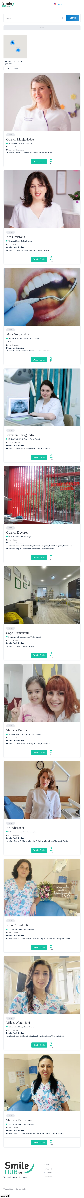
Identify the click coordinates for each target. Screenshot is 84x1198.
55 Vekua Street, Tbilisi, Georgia (19, 537)
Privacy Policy (21, 1189)
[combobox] (17, 68)
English (59, 4)
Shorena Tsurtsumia (19, 1120)
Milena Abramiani (18, 1022)
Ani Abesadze (15, 827)
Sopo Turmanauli (17, 633)
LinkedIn (49, 1176)
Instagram (49, 1172)
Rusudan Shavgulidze (20, 435)
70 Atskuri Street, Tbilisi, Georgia (20, 143)
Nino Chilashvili (17, 925)
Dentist (10, 134)
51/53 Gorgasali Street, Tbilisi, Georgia (22, 832)
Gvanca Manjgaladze (20, 139)
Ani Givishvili (15, 237)
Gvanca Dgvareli (17, 532)
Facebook (49, 1169)
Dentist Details (39, 162)
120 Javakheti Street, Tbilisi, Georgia (21, 929)
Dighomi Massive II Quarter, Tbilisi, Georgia (23, 338)
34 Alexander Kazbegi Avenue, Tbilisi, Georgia (24, 637)
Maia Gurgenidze (17, 334)
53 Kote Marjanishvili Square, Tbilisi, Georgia (24, 439)
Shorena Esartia (16, 730)
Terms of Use (8, 1189)
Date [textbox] (17, 68)
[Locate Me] (62, 18)
